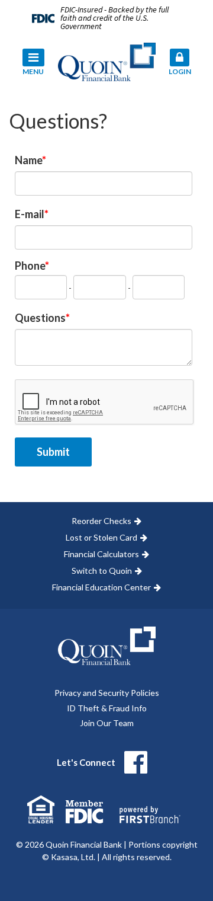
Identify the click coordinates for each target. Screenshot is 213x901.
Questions (40, 317)
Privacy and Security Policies (106, 693)
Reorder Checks (101, 521)
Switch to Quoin (102, 570)
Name (28, 160)
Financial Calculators (101, 554)
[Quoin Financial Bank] (107, 60)
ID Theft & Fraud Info (107, 708)
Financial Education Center (101, 587)
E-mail (29, 214)
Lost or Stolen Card (101, 537)
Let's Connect (86, 762)
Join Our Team (107, 723)
